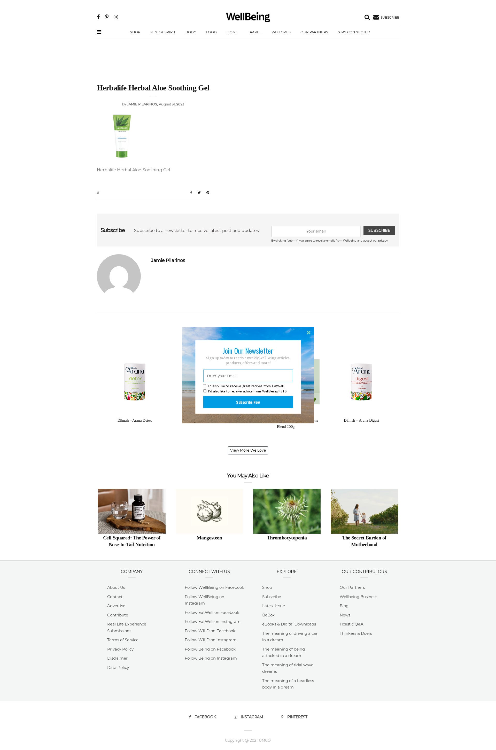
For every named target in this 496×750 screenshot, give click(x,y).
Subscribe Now (248, 402)
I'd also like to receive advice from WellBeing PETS (247, 391)
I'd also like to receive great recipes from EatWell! (246, 386)
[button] (248, 350)
